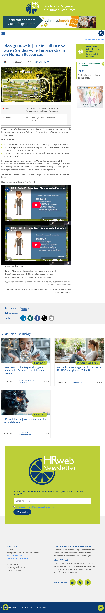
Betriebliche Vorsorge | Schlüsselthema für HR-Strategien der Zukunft (79, 369)
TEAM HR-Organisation (25, 433)
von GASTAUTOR (42, 61)
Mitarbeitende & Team (87, 363)
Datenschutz (40, 607)
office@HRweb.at (14, 555)
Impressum (27, 607)
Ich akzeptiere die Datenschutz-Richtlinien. (35, 506)
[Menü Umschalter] (3, 34)
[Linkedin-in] (73, 582)
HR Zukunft (39, 363)
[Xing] (80, 582)
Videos (101, 40)
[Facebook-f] (88, 582)
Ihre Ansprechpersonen (17, 558)
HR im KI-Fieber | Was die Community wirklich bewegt (25, 421)
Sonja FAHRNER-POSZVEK (27, 381)
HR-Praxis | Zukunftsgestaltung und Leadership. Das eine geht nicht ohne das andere (24, 370)
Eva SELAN (77, 382)
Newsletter (91, 46)
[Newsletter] (81, 51)
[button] (23, 318)
